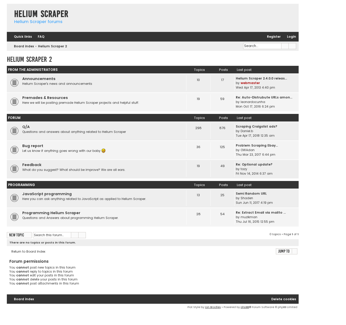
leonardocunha (253, 102)
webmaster (250, 83)
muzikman (249, 217)
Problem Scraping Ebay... (257, 145)
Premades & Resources (45, 97)
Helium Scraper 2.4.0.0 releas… (261, 78)
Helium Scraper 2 (29, 59)
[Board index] (9, 8)
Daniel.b (247, 131)
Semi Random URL (251, 193)
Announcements (38, 78)
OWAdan (248, 150)
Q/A (26, 126)
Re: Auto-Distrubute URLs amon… (264, 97)
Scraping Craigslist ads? (256, 126)
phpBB (245, 307)
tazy (244, 169)
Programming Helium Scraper (51, 212)
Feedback (32, 164)
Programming (21, 184)
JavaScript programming (47, 193)
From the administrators (33, 69)
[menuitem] (38, 36)
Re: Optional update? (254, 164)
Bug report (32, 145)
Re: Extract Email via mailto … (261, 212)
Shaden (247, 198)
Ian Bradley (213, 307)
